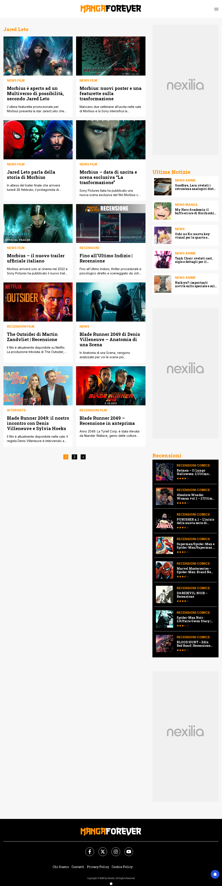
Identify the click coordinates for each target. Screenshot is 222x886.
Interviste (16, 410)
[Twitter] (100, 849)
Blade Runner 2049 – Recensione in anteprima (107, 420)
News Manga (186, 204)
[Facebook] (87, 849)
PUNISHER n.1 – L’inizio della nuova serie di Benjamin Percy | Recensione (195, 521)
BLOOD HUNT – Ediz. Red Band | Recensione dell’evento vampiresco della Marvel (195, 643)
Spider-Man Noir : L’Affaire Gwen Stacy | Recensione (194, 619)
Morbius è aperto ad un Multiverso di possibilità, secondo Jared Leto (35, 93)
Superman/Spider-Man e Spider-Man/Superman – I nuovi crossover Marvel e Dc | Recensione (196, 545)
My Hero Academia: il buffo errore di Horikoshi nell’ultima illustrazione (194, 211)
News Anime (185, 180)
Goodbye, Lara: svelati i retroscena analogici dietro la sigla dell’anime (196, 187)
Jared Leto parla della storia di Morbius (31, 174)
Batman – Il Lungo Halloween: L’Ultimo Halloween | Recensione (195, 472)
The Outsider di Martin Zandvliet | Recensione (32, 336)
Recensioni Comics (193, 465)
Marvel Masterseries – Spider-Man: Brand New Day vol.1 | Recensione (195, 570)
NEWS (84, 326)
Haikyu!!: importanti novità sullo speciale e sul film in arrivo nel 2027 (195, 284)
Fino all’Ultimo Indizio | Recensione (106, 258)
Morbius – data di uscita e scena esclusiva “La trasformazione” (108, 177)
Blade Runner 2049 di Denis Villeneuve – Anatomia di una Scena (110, 339)
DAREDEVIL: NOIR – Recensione (192, 594)
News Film (15, 80)
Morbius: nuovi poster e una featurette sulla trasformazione (111, 93)
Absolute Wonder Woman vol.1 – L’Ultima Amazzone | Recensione (195, 496)
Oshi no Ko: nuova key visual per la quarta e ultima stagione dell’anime (196, 235)
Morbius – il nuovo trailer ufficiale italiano (36, 258)
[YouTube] (126, 849)
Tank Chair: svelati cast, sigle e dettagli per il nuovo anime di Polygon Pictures (194, 260)
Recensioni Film (20, 326)
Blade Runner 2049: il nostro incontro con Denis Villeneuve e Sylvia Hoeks (38, 423)
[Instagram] (113, 849)
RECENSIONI (89, 248)
